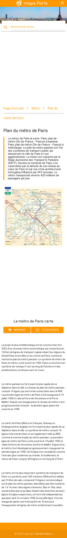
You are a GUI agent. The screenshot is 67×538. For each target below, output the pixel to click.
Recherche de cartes (22, 26)
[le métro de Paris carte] (33, 246)
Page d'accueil (13, 108)
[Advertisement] (33, 70)
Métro (35, 108)
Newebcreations (43, 533)
